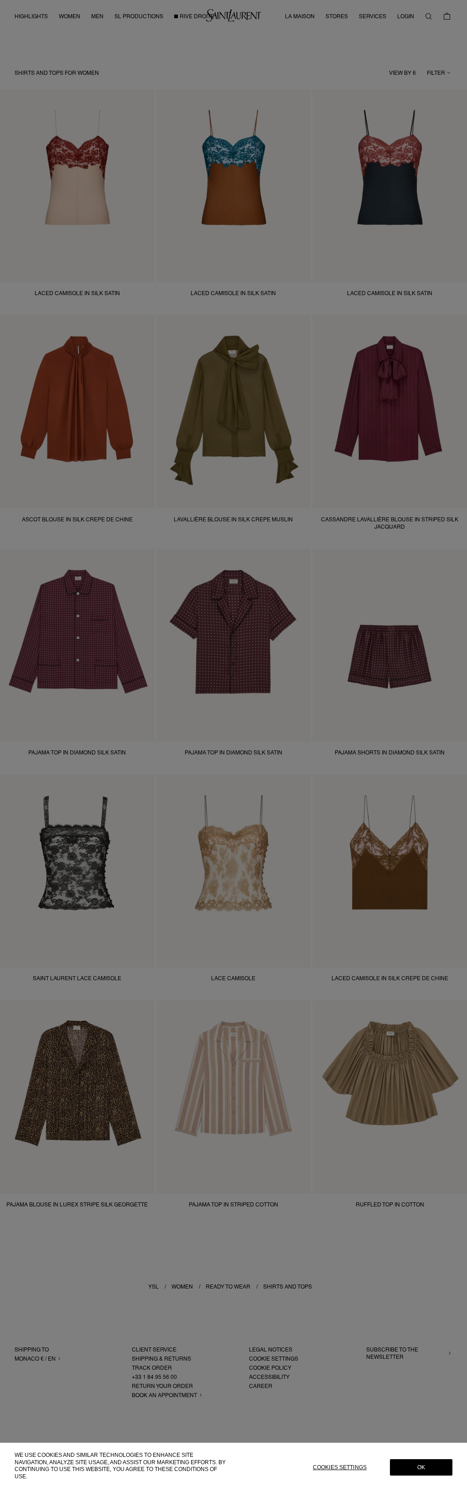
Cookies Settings (340, 1467)
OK (421, 1467)
